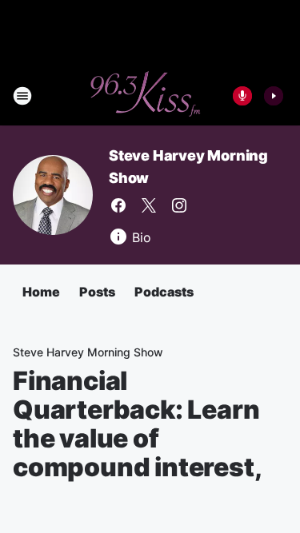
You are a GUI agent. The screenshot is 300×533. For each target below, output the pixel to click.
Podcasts (164, 292)
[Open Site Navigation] (22, 95)
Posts (97, 292)
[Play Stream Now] (273, 95)
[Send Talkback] (242, 95)
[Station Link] (145, 95)
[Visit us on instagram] (179, 205)
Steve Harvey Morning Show (88, 352)
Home (41, 292)
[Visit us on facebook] (118, 205)
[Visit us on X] (148, 205)
